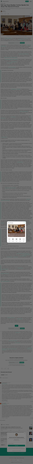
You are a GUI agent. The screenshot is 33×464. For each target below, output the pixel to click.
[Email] (16, 239)
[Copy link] (9, 239)
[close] (24, 222)
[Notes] (20, 239)
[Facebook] (13, 239)
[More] (23, 239)
